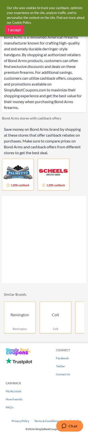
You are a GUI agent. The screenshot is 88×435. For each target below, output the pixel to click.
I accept (14, 29)
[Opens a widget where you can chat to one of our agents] (69, 426)
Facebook (62, 358)
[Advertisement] (44, 239)
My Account (13, 391)
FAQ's (9, 407)
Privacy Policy (20, 421)
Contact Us (63, 374)
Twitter (60, 366)
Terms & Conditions (46, 421)
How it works (14, 399)
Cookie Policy (21, 22)
